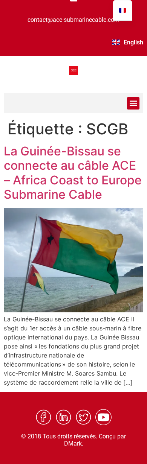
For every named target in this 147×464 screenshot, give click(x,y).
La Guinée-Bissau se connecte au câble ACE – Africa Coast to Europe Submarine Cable (73, 173)
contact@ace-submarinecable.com (73, 19)
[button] (133, 103)
